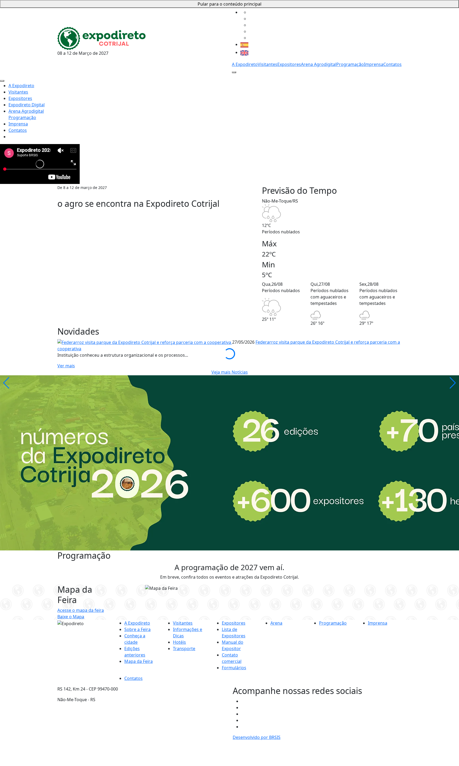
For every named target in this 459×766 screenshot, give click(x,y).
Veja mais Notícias (229, 372)
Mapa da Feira (138, 661)
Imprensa (373, 64)
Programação (350, 64)
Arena (276, 623)
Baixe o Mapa (70, 617)
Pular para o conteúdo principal (229, 4)
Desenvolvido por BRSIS (256, 737)
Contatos (392, 64)
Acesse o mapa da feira (80, 610)
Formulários (234, 668)
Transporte (184, 648)
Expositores (289, 64)
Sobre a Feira (137, 629)
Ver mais (66, 366)
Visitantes (267, 64)
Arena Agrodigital (318, 64)
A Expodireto (245, 64)
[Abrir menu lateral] (234, 72)
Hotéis (179, 642)
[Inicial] (101, 38)
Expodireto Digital (26, 105)
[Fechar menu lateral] (2, 81)
